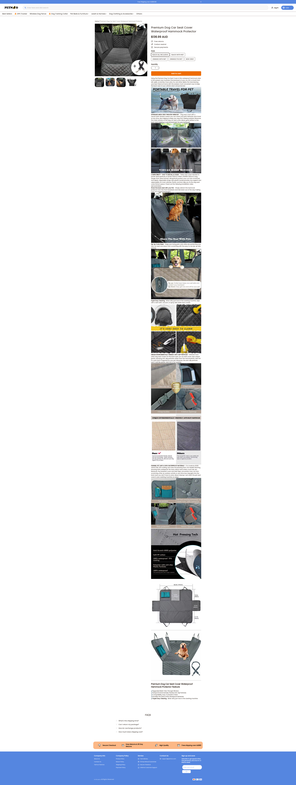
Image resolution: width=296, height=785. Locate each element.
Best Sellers (7, 14)
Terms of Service (99, 765)
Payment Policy (120, 767)
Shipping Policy (120, 765)
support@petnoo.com (169, 759)
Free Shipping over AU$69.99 (147, 2)
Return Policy (120, 762)
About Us (97, 759)
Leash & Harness (98, 14)
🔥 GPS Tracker (20, 14)
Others (139, 14)
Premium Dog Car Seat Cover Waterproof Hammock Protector (121, 21)
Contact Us (97, 762)
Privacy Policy (120, 759)
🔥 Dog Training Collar (58, 14)
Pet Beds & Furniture (79, 14)
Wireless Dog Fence (38, 14)
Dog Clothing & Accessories (121, 14)
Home (97, 21)
